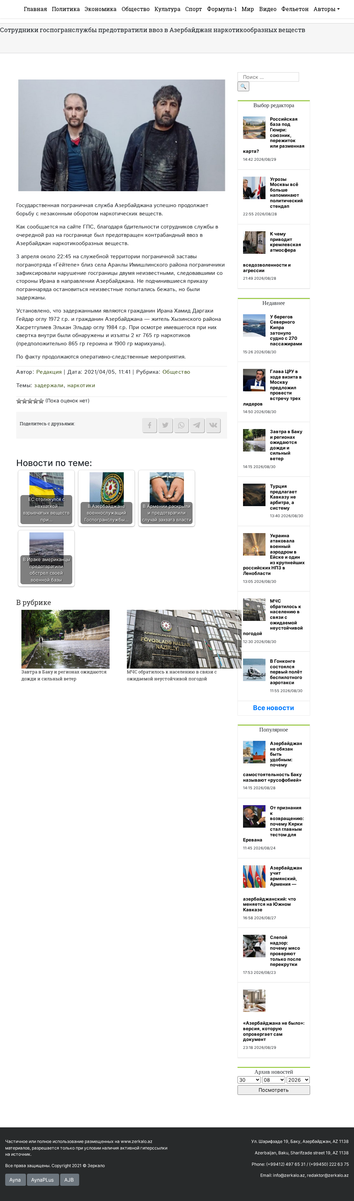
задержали (49, 385)
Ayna (15, 1180)
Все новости (273, 708)
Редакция (49, 372)
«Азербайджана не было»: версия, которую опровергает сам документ (274, 1031)
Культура (167, 8)
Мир (248, 8)
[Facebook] (149, 425)
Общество (136, 8)
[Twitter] (165, 425)
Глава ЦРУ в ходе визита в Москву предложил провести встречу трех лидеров (272, 388)
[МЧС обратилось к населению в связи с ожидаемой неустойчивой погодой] (184, 639)
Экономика (101, 8)
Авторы (325, 8)
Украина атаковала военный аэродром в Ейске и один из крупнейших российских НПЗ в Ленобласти (274, 554)
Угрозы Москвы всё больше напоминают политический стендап (286, 192)
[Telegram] (197, 425)
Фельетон (295, 8)
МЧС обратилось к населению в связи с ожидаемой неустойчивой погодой (172, 675)
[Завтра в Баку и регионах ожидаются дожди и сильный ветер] (65, 639)
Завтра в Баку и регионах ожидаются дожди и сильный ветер (63, 675)
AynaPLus (42, 1180)
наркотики (81, 385)
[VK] (213, 425)
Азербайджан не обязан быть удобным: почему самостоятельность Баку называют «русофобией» (272, 762)
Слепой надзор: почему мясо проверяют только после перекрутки (285, 950)
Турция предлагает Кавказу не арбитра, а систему (283, 496)
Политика (66, 8)
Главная (35, 8)
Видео (268, 8)
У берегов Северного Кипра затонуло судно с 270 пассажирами (286, 330)
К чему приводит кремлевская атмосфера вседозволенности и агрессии (272, 252)
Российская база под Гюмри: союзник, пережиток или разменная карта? (274, 135)
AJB (69, 1180)
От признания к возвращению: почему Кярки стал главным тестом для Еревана (273, 824)
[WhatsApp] (181, 425)
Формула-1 (222, 8)
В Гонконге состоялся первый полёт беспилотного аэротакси (286, 671)
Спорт (193, 8)
